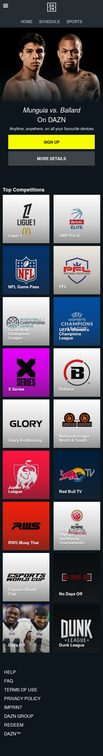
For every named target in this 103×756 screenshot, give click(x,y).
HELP (10, 672)
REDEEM (13, 725)
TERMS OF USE (20, 689)
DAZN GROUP (19, 716)
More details (51, 158)
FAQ (8, 681)
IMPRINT (13, 707)
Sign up (51, 142)
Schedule (49, 21)
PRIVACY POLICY (22, 698)
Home (26, 21)
